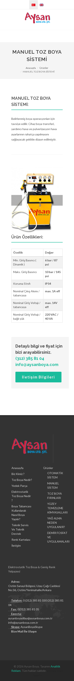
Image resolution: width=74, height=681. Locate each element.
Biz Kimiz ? (18, 474)
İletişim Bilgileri (38, 377)
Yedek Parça (19, 485)
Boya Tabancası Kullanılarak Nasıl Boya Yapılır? (21, 512)
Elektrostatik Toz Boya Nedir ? (21, 496)
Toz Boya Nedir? (22, 480)
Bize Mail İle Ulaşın (24, 631)
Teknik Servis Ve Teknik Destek (20, 529)
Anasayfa (31, 67)
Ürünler (43, 67)
